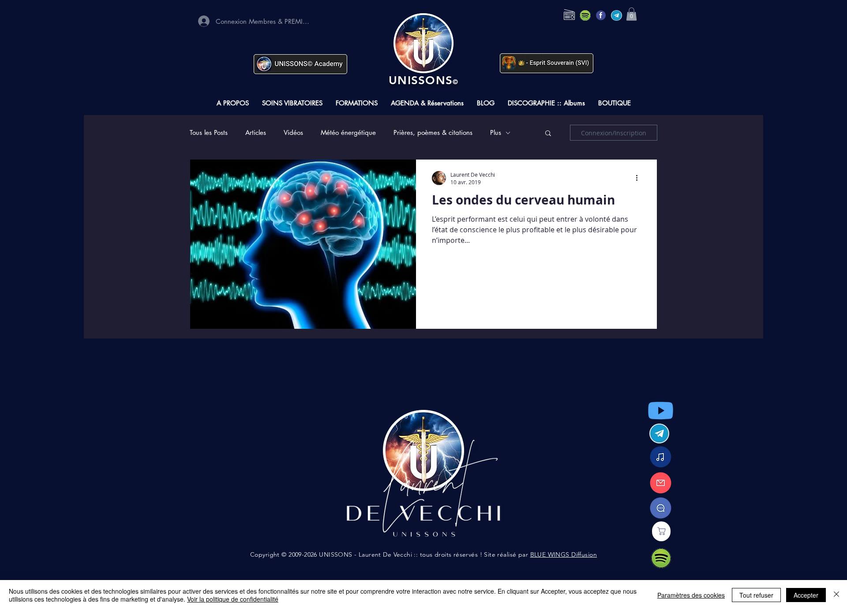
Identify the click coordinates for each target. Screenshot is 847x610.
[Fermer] (836, 595)
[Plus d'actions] (639, 178)
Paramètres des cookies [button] (691, 595)
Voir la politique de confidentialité (232, 599)
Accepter (806, 595)
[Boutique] (661, 531)
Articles (255, 133)
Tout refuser (756, 595)
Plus (495, 133)
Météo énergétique (348, 133)
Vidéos (293, 133)
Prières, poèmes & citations (433, 133)
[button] (631, 14)
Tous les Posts (209, 133)
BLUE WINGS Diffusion (563, 554)
